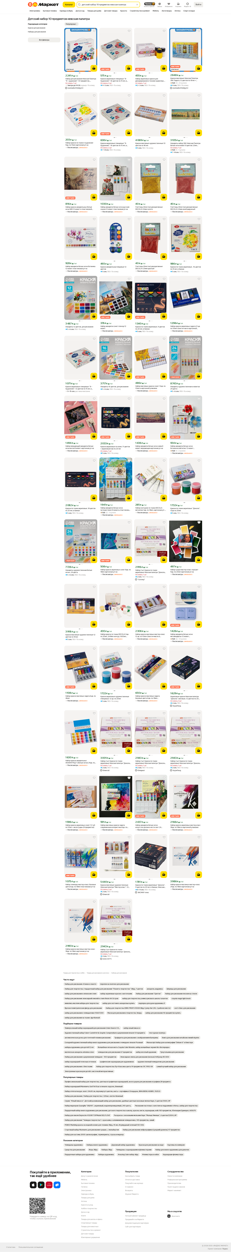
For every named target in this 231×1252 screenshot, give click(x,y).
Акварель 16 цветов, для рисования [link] (114, 387)
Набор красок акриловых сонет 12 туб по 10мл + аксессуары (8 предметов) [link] (80, 826)
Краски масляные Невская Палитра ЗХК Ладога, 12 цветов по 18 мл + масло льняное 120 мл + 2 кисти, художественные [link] (184, 79)
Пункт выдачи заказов (176, 1187)
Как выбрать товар (132, 1176)
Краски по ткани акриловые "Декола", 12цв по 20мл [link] (185, 509)
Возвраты (129, 1190)
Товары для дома (87, 1198)
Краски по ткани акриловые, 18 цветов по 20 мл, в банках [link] (80, 509)
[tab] (35, 11)
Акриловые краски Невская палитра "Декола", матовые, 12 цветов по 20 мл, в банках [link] (184, 698)
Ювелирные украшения (90, 1237)
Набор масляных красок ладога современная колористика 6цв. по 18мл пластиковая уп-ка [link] (113, 826)
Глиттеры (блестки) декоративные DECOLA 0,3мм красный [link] (149, 267)
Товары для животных (89, 1226)
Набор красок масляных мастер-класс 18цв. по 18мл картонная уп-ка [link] (80, 950)
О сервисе (129, 1187)
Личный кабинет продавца (135, 1216)
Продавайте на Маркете (134, 1219)
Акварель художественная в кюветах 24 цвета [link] (185, 388)
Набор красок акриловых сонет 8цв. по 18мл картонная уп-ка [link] (115, 571)
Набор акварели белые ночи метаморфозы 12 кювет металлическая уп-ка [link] (181, 635)
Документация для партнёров (137, 1223)
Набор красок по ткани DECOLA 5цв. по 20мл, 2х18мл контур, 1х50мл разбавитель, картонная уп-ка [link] (114, 635)
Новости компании (174, 1176)
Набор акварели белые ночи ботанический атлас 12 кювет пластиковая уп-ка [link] (181, 447)
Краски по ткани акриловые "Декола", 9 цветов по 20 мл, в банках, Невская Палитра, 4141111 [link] (150, 886)
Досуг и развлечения (89, 1176)
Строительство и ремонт (91, 1230)
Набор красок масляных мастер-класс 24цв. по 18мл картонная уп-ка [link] (185, 886)
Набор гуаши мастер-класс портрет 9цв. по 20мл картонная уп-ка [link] (184, 571)
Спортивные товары (89, 1223)
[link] (80, 984)
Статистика (10, 1247)
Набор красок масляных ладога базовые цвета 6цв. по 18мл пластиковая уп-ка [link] (147, 697)
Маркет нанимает (174, 1190)
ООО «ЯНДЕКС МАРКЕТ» (218, 1246)
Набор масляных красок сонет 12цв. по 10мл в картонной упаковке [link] (150, 387)
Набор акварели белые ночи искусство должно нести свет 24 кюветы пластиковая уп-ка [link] (148, 826)
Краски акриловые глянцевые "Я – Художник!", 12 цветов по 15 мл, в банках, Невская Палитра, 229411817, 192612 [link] (79, 388)
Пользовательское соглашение (31, 1247)
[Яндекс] (225, 1249)
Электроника (86, 1190)
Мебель (84, 1180)
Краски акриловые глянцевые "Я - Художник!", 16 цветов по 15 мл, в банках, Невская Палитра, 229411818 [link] (114, 80)
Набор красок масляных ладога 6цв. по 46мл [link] (80, 697)
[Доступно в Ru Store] (57, 1188)
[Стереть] (137, 4)
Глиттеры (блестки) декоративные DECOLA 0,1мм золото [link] (149, 208)
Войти (198, 4)
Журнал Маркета (131, 1194)
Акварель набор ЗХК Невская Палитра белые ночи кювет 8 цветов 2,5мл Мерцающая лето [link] (185, 144)
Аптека (84, 1201)
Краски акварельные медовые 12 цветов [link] (113, 268)
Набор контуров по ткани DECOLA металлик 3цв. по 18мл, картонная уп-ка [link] (150, 509)
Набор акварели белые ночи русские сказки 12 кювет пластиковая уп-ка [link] (114, 208)
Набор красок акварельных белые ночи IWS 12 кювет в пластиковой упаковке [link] (78, 208)
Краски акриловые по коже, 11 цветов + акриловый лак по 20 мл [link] (115, 448)
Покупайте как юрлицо (134, 1183)
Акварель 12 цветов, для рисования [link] (79, 327)
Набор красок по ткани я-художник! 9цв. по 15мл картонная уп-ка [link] (79, 144)
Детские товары (87, 1234)
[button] (71, 24)
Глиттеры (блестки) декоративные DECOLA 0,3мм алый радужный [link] (184, 208)
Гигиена (84, 1187)
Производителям (174, 1183)
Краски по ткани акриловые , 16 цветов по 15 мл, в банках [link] (185, 268)
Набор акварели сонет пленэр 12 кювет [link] (113, 327)
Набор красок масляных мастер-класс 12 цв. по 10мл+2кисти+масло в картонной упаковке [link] (150, 635)
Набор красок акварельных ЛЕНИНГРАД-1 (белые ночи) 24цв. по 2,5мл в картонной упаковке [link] (80, 762)
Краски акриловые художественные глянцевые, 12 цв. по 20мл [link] (114, 698)
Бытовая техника (87, 1183)
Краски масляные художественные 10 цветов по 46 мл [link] (150, 144)
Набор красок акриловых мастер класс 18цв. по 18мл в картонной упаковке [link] (185, 826)
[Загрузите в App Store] (33, 1188)
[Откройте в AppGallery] (49, 1188)
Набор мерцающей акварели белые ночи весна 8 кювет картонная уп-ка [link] (79, 447)
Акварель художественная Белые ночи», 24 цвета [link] (78, 571)
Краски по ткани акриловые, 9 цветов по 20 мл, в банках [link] (150, 328)
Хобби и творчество (89, 1208)
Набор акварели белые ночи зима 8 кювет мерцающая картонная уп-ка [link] (149, 447)
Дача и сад (85, 1212)
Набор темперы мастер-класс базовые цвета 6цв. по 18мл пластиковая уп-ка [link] (80, 886)
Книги (83, 1216)
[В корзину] (93, 68)
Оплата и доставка (132, 1180)
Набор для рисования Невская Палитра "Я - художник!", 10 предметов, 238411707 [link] (80, 80)
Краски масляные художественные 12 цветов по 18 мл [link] (80, 636)
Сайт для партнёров (133, 1227)
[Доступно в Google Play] (41, 1188)
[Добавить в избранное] (94, 31)
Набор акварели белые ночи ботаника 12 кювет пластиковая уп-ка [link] (80, 267)
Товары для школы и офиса (91, 1219)
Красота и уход (87, 1205)
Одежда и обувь (87, 1194)
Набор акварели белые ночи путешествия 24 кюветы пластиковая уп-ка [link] (115, 509)
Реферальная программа (177, 1180)
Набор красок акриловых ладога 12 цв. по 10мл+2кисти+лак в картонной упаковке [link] (185, 327)
